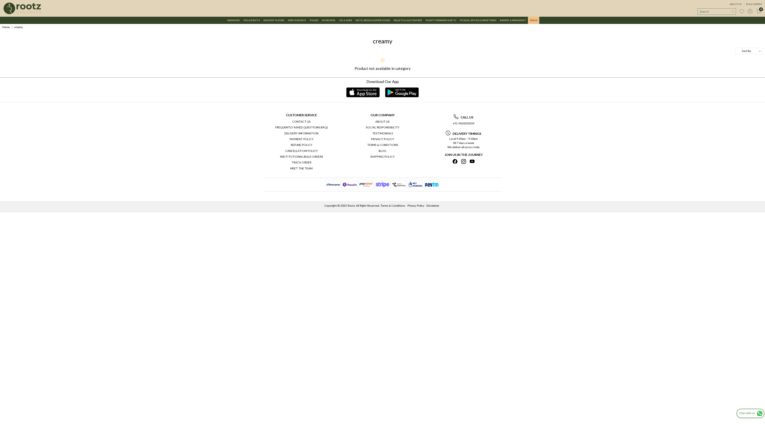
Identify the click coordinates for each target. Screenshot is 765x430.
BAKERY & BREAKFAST (513, 20)
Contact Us (301, 121)
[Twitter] (463, 161)
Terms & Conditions (382, 145)
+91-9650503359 (464, 123)
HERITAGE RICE (297, 20)
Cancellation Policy (301, 150)
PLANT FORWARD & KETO (441, 20)
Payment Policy (301, 139)
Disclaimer (433, 205)
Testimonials (382, 133)
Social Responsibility (382, 127)
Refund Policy (301, 145)
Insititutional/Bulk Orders (301, 156)
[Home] (22, 8)
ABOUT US (735, 4)
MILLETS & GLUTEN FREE (408, 20)
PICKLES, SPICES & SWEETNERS (478, 20)
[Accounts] (750, 11)
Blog (382, 150)
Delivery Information (301, 133)
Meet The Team (301, 168)
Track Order (301, 162)
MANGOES (233, 20)
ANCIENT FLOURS (273, 20)
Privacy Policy (382, 139)
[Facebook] (455, 161)
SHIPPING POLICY (382, 156)
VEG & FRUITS (251, 20)
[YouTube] (472, 161)
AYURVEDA (328, 20)
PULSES (314, 20)
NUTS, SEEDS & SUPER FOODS (373, 20)
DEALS (533, 20)
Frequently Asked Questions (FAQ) (301, 127)
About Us (382, 121)
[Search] (733, 11)
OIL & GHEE (345, 20)
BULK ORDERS (754, 4)
